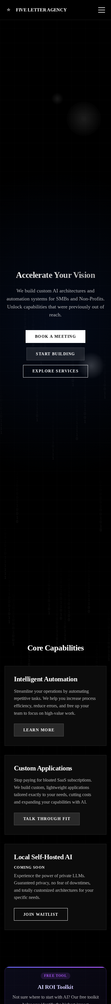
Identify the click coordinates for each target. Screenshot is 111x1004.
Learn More (38, 730)
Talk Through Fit (46, 818)
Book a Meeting (55, 336)
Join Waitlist (40, 914)
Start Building (55, 354)
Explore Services (55, 371)
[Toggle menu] (101, 10)
